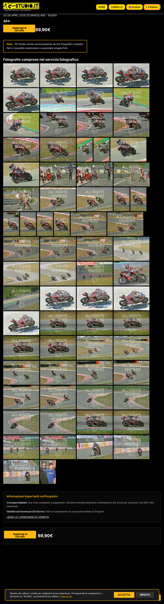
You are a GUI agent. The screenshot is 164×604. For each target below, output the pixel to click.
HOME (101, 7)
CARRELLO (117, 7)
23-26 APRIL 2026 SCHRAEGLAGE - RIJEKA (30, 15)
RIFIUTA (145, 594)
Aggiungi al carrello (19, 29)
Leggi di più (66, 596)
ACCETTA (124, 594)
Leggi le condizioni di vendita (28, 517)
